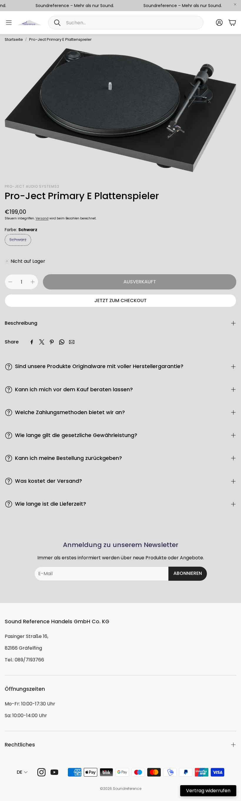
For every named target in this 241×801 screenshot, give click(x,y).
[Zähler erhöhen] (32, 282)
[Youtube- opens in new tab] (54, 772)
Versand (42, 218)
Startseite (14, 39)
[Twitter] (41, 342)
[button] (125, 22)
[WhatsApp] (61, 342)
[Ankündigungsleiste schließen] (235, 4)
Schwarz (17, 240)
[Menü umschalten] (9, 22)
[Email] (71, 342)
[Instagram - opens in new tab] (41, 772)
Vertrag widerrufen (208, 790)
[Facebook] (31, 342)
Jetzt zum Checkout (120, 300)
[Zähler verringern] (10, 282)
